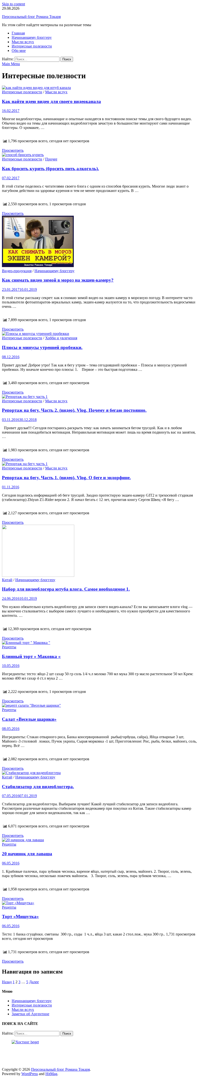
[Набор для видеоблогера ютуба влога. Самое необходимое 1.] (99, 551)
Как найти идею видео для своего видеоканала (51, 101)
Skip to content (13, 4)
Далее (34, 982)
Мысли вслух (23, 42)
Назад (7, 982)
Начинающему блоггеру (32, 37)
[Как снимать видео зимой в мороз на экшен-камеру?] (99, 242)
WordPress (29, 1074)
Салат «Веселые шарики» (29, 719)
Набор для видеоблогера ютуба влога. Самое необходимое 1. (66, 589)
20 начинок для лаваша (27, 853)
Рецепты (9, 647)
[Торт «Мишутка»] (99, 903)
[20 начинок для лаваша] (99, 840)
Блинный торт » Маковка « (31, 656)
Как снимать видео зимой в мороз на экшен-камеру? (58, 280)
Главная (18, 33)
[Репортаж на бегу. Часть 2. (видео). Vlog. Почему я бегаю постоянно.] (99, 397)
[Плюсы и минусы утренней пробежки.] (99, 334)
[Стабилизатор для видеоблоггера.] (99, 773)
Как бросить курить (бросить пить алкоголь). (50, 168)
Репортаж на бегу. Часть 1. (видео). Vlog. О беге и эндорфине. (66, 477)
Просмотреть (13, 150)
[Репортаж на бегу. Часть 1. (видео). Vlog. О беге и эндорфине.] (99, 464)
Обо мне (19, 50)
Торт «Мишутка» (20, 916)
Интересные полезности (32, 46)
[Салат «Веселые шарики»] (99, 705)
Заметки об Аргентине (30, 1014)
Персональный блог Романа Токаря (31, 17)
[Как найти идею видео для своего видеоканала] (99, 88)
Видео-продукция (17, 271)
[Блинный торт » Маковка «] (99, 643)
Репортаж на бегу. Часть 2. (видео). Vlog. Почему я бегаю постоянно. (74, 410)
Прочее (51, 159)
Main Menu (11, 64)
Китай (7, 580)
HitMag (51, 1074)
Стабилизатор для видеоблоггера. (38, 786)
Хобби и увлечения (61, 338)
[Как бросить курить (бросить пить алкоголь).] (99, 155)
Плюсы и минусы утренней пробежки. (42, 347)
